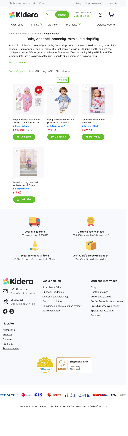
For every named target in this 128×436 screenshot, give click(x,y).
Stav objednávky (51, 287)
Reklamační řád (51, 310)
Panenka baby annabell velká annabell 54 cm (25, 184)
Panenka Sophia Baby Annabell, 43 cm (93, 121)
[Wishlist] (17, 88)
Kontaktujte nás (99, 291)
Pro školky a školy (101, 296)
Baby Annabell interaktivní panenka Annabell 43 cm (26, 121)
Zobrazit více (16, 62)
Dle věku (53, 24)
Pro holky (33, 24)
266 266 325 (82, 16)
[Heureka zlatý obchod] (45, 365)
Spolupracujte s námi (102, 310)
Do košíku (26, 136)
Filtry (64, 79)
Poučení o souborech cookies (107, 301)
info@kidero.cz (19, 289)
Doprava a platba (94, 3)
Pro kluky (71, 24)
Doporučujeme (17, 71)
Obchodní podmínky (53, 291)
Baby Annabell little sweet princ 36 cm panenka (60, 121)
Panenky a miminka (19, 33)
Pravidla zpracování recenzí (106, 305)
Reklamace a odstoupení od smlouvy (62, 305)
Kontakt (113, 3)
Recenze (95, 315)
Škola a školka (11, 348)
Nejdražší (47, 71)
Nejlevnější (33, 71)
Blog (78, 3)
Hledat (62, 14)
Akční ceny (17, 24)
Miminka (36, 33)
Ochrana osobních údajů (55, 296)
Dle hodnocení (63, 71)
